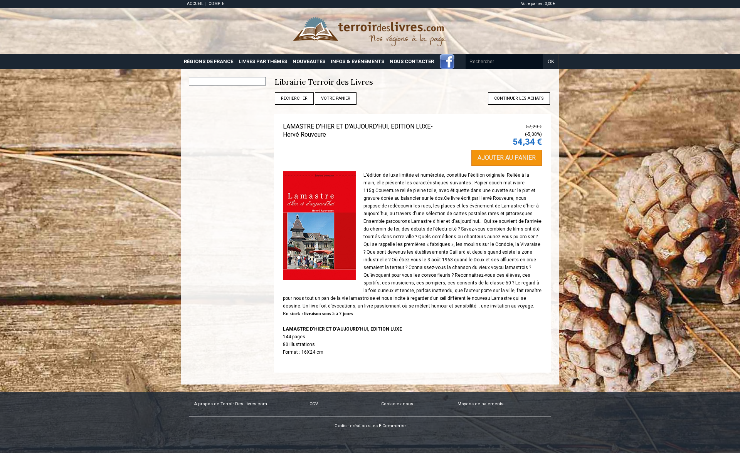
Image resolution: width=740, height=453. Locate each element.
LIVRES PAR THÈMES (263, 61)
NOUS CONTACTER (412, 61)
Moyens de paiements (480, 403)
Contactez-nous (397, 403)
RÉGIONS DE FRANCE (208, 61)
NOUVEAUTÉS (309, 61)
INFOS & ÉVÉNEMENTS (357, 61)
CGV (313, 403)
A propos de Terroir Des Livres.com (230, 403)
